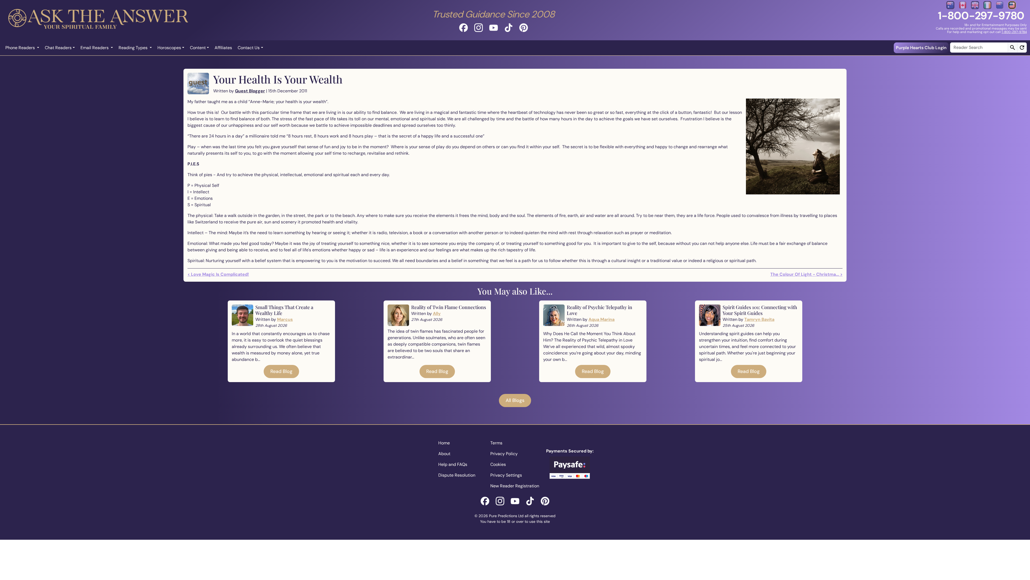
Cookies (498, 464)
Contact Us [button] (249, 47)
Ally (437, 313)
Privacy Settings (506, 475)
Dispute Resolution (456, 475)
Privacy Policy (504, 453)
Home (444, 443)
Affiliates (223, 47)
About (444, 453)
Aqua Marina (601, 319)
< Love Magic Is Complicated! (218, 274)
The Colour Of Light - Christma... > (806, 274)
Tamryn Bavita (759, 319)
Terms (496, 443)
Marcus (285, 319)
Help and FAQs (452, 464)
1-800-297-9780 (981, 16)
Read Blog (281, 371)
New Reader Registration (514, 486)
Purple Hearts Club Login (921, 47)
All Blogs (515, 400)
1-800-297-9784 (1014, 32)
